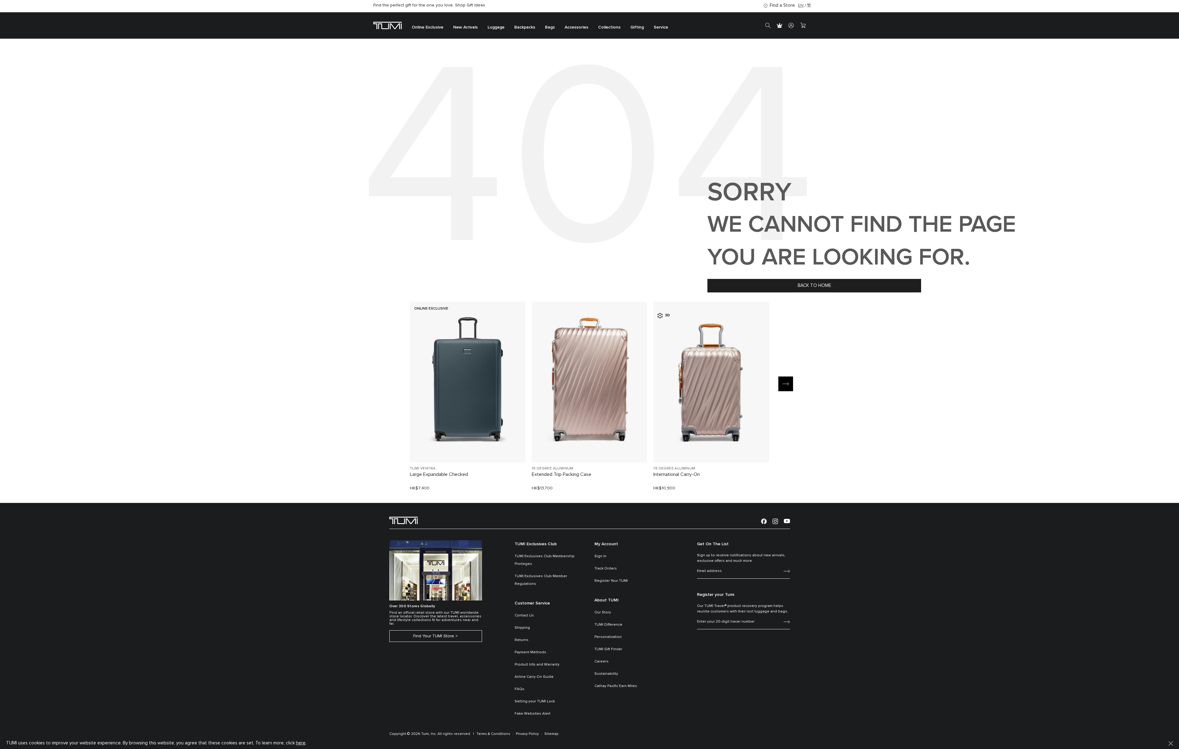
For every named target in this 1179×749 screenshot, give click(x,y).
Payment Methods (530, 652)
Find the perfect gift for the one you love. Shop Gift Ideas (429, 5)
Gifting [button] (637, 27)
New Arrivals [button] (465, 27)
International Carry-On (676, 474)
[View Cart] (803, 25)
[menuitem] (427, 25)
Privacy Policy (527, 734)
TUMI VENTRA (422, 468)
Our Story (602, 612)
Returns (521, 640)
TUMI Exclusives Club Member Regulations (541, 580)
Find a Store (782, 5)
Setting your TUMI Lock (535, 701)
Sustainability (606, 674)
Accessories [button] (576, 27)
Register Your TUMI (611, 581)
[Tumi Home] (387, 25)
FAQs (519, 689)
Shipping (522, 628)
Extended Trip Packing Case (561, 474)
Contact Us (524, 615)
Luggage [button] (496, 27)
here (300, 743)
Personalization (608, 637)
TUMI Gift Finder (608, 649)
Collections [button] (609, 27)
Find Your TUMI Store (433, 636)
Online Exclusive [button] (427, 27)
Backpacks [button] (524, 27)
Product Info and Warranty (537, 664)
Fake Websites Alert (533, 714)
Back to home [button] (814, 285)
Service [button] (661, 27)
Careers (601, 661)
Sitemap (551, 734)
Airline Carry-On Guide (534, 677)
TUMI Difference (608, 625)
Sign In (600, 556)
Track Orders (605, 568)
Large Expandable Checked (439, 474)
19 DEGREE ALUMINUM (553, 468)
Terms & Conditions (493, 734)
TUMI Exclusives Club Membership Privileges (544, 560)
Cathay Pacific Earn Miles (615, 686)
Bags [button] (550, 27)
